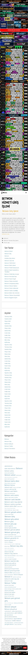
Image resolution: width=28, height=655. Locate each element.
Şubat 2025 (8, 330)
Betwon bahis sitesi (12, 481)
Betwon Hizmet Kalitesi (11, 286)
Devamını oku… (6, 234)
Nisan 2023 (7, 382)
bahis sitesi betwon (10, 468)
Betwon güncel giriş (12, 532)
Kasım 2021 (7, 422)
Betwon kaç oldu (16, 546)
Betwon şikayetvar (11, 609)
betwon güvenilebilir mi (9, 536)
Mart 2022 (7, 412)
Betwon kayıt (7, 546)
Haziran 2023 (8, 377)
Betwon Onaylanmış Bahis (12, 283)
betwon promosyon (8, 567)
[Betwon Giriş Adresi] (4, 193)
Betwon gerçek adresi (13, 512)
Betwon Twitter (9, 446)
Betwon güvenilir (17, 536)
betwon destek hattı (8, 510)
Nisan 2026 (8, 321)
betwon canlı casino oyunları (11, 497)
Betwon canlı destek (12, 500)
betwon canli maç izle (10, 489)
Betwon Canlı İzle (9, 260)
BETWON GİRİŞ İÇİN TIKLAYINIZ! (14, 30)
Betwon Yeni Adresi (10, 448)
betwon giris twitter (9, 514)
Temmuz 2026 (8, 316)
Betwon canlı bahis (11, 491)
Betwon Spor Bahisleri (9, 574)
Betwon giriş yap (10, 524)
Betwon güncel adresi (12, 530)
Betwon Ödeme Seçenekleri (12, 295)
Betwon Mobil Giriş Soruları (12, 274)
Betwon (6, 238)
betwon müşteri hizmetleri (10, 559)
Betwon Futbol (15, 510)
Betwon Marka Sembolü (11, 281)
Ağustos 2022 (8, 401)
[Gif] (14, 81)
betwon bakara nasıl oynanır (10, 483)
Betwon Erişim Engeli (10, 279)
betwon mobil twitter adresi (9, 557)
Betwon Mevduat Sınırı (11, 276)
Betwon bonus (10, 485)
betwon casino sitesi (11, 506)
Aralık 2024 (7, 335)
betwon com (19, 506)
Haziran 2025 (8, 326)
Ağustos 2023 (8, 372)
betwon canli (9, 487)
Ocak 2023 (7, 389)
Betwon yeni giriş (9, 594)
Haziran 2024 (8, 349)
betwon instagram (9, 542)
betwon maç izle (9, 551)
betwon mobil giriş (19, 555)
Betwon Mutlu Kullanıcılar (11, 288)
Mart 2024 (7, 356)
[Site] (14, 50)
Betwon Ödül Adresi (10, 263)
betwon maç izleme (11, 553)
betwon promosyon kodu (12, 568)
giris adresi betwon (9, 613)
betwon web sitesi (9, 585)
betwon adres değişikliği (9, 472)
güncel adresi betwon (11, 616)
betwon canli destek (17, 487)
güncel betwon (9, 618)
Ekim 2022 (7, 396)
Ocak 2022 (7, 417)
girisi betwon (18, 613)
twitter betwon (16, 620)
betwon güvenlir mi (10, 540)
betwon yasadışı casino (16, 588)
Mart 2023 (7, 384)
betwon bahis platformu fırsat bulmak (11, 477)
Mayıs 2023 (8, 380)
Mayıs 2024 (8, 351)
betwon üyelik (8, 604)
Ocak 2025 (7, 333)
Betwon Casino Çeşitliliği (11, 290)
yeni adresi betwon (9, 622)
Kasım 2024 (8, 337)
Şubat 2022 (7, 415)
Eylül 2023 (7, 370)
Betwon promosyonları (12, 570)
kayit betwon (18, 618)
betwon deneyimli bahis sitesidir (10, 508)
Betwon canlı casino (12, 495)
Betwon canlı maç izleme (13, 502)
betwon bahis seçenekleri (9, 479)
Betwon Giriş (8, 253)
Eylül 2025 (7, 323)
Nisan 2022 (7, 410)
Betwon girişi (9, 521)
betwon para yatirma (10, 563)
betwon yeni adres (9, 590)
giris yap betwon (9, 615)
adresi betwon (8, 466)
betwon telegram (18, 574)
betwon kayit (17, 544)
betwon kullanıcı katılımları (9, 548)
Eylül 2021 (7, 426)
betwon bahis (18, 475)
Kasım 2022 (8, 394)
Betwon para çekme (10, 565)
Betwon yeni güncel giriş (12, 599)
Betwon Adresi (9, 251)
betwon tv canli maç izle (12, 579)
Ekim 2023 (7, 368)
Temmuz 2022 (8, 403)
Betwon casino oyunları (13, 504)
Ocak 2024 (7, 361)
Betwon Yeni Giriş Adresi (9, 596)
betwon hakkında (17, 624)
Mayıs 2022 (8, 408)
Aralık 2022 (7, 391)
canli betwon (8, 611)
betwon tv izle (9, 581)
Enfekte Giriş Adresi (10, 258)
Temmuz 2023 (8, 375)
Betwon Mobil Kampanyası (12, 267)
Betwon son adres (16, 572)
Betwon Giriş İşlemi (10, 211)
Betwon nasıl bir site (12, 561)
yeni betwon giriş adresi (18, 622)
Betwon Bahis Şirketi (10, 265)
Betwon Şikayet (9, 444)
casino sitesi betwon (17, 611)
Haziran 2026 (8, 319)
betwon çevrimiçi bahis (18, 603)
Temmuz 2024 (8, 347)
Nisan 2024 (7, 354)
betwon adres (9, 471)
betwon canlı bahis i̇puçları (10, 493)
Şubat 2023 (7, 387)
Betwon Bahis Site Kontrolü (12, 293)
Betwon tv (8, 577)
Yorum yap (7, 242)
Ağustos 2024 (8, 344)
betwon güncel (9, 526)
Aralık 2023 (7, 363)
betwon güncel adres (11, 527)
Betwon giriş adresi (12, 519)
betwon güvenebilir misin (10, 534)
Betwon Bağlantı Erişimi (11, 297)
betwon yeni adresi (10, 592)
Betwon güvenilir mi (11, 538)
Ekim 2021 (7, 424)
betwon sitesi (8, 572)
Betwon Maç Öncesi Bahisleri (10, 555)
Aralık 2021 (7, 419)
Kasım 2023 (8, 365)
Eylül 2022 (7, 398)
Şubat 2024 (7, 358)
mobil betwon (8, 620)
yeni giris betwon (9, 624)
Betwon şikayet (10, 607)
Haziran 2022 (8, 405)
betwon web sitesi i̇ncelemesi (10, 587)
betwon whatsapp (8, 588)
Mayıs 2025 (8, 328)
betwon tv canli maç (17, 576)
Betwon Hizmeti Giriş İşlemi (11, 240)
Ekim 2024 (7, 340)
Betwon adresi (10, 475)
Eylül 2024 (7, 342)
